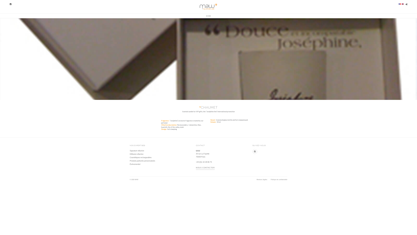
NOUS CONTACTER (205, 168)
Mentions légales (262, 179)
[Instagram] (10, 4)
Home (208, 16)
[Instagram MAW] (255, 151)
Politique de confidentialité (279, 179)
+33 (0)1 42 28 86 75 (204, 162)
